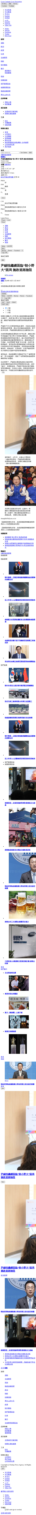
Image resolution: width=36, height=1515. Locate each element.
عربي (6, 1482)
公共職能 (8, 136)
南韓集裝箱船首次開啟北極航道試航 (17, 1354)
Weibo (7, 29)
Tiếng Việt (8, 1488)
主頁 (2, 1368)
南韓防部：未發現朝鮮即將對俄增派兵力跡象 (17, 1350)
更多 (2, 967)
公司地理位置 (9, 144)
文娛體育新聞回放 (11, 1423)
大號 (8, 312)
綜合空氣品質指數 (7, 177)
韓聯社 (3, 157)
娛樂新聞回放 (5, 87)
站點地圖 (8, 125)
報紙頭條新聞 (5, 91)
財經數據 (8, 104)
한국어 (7, 1476)
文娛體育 (4, 57)
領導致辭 (8, 138)
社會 (2, 54)
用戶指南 (8, 146)
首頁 (6, 132)
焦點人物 (8, 102)
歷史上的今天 (5, 95)
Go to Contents (5, 1)
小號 (8, 308)
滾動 (2, 43)
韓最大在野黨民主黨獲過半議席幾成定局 (19, 543)
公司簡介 (8, 134)
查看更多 (7, 164)
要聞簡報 (8, 1433)
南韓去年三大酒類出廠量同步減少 (17, 1356)
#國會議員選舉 (6, 155)
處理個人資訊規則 (7, 1491)
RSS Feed (8, 36)
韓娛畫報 (8, 73)
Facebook (8, 32)
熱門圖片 (4, 969)
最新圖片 (8, 71)
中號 (8, 310)
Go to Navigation (16, 1)
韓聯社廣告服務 (10, 113)
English (7, 1478)
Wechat (7, 30)
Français (7, 1486)
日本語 (7, 1480)
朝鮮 (2, 61)
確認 (3, 260)
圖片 (2, 68)
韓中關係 (4, 65)
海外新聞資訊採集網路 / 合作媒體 (16, 142)
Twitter (7, 34)
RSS (6, 121)
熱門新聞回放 (5, 84)
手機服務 (8, 123)
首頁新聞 (4, 1275)
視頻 (2, 76)
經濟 (2, 50)
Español (7, 1484)
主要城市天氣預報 (11, 111)
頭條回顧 (4, 80)
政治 (2, 46)
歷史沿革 (8, 140)
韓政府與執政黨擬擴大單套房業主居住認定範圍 (17, 1084)
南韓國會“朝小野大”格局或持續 (16, 537)
